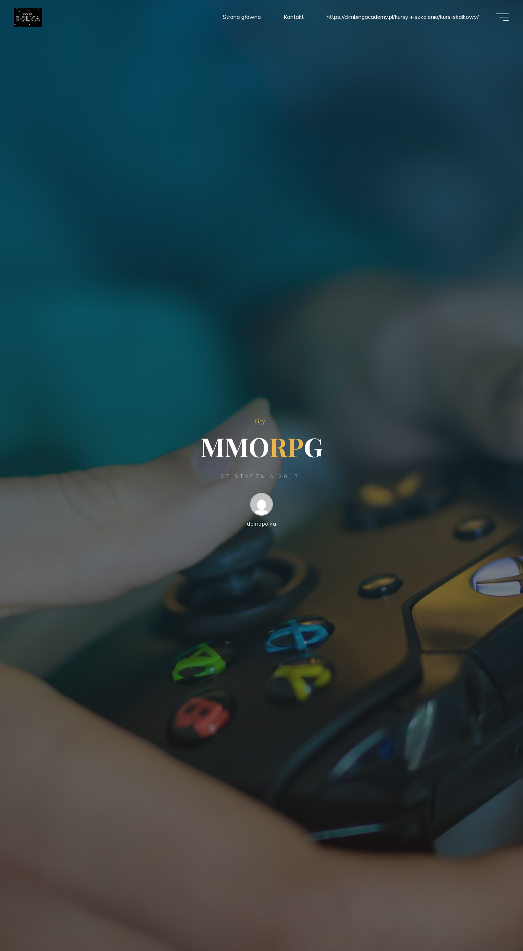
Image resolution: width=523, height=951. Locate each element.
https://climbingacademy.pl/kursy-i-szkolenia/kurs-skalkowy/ (403, 16)
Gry (260, 421)
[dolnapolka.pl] (28, 16)
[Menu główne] (502, 17)
